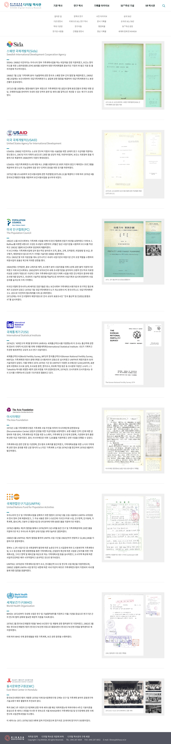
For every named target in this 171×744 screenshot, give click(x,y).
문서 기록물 (101, 21)
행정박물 (101, 26)
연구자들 (78, 26)
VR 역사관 (150, 5)
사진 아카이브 (101, 16)
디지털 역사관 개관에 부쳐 (53, 736)
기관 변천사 (58, 21)
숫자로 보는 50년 (127, 21)
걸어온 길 (58, 16)
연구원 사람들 (58, 31)
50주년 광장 (127, 26)
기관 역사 (57, 5)
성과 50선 (127, 16)
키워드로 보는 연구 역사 (78, 21)
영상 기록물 (101, 31)
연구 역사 (78, 5)
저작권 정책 (33, 736)
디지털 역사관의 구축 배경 (78, 736)
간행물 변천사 (78, 31)
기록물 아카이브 (101, 5)
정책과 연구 (78, 16)
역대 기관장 (58, 26)
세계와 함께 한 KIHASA (127, 31)
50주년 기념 (127, 5)
